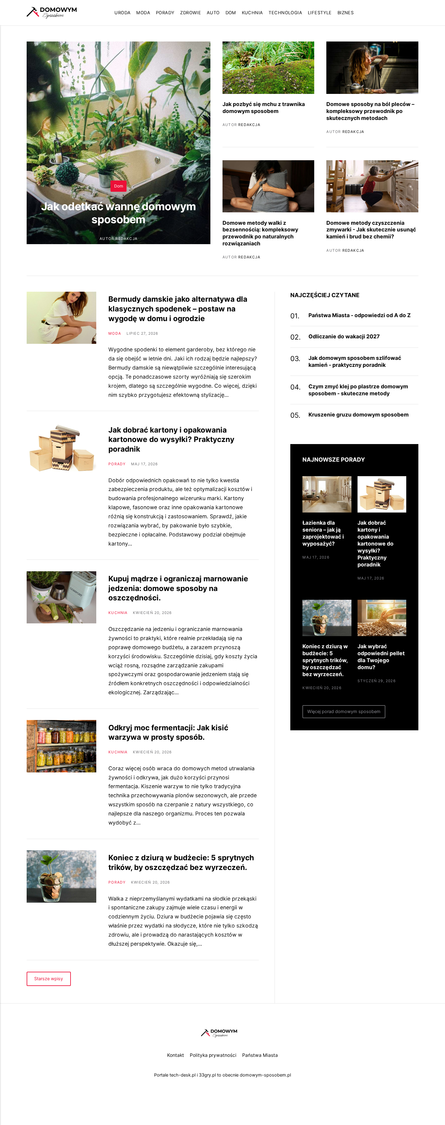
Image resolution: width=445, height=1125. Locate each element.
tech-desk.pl (183, 1075)
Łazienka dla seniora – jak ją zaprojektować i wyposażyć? (323, 533)
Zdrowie (190, 12)
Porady (165, 12)
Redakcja (126, 238)
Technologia (285, 12)
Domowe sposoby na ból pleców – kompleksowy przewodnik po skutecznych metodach (370, 111)
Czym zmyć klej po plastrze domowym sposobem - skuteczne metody (358, 390)
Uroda (122, 12)
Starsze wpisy (49, 978)
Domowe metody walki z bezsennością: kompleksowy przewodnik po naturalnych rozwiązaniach (260, 233)
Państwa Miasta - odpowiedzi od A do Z (359, 315)
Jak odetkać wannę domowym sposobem (118, 213)
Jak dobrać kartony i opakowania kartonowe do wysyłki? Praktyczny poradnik (171, 439)
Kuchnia (252, 12)
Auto (213, 12)
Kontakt (175, 1055)
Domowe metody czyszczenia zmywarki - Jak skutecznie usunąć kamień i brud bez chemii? (371, 230)
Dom (231, 12)
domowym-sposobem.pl (265, 1075)
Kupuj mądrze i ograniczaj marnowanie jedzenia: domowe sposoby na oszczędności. (178, 588)
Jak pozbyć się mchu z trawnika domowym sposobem (263, 107)
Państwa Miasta (260, 1055)
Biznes (346, 12)
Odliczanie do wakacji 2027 (344, 336)
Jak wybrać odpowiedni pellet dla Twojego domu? (381, 656)
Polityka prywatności (213, 1055)
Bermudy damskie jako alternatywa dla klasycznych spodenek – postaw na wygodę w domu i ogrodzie (177, 308)
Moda (143, 12)
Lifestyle (320, 12)
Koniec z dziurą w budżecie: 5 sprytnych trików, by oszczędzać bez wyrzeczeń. (181, 862)
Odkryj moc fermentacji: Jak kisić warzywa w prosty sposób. (168, 732)
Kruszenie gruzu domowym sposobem (358, 414)
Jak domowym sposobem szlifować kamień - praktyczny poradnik (354, 361)
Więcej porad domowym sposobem (344, 711)
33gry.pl (207, 1075)
